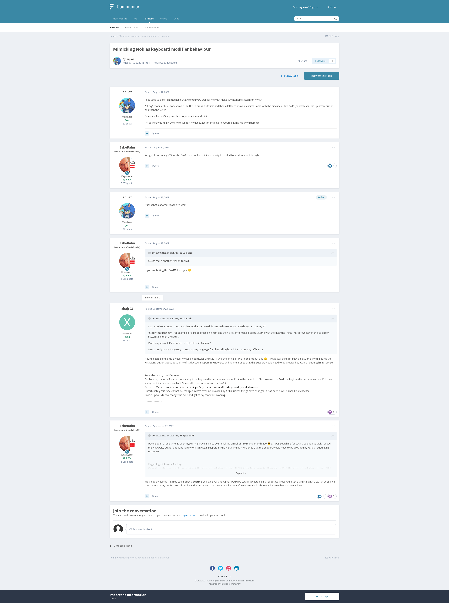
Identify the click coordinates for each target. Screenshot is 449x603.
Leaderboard (152, 27)
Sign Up (331, 7)
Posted (157, 92)
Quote (155, 133)
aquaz (130, 59)
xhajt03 (127, 308)
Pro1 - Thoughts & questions (161, 62)
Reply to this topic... (143, 529)
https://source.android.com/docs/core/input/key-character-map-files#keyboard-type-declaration (204, 387)
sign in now (188, 515)
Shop (176, 18)
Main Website (120, 18)
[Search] (335, 18)
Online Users (132, 27)
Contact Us (224, 576)
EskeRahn (127, 147)
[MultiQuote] (147, 133)
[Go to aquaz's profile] (117, 61)
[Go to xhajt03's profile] (127, 322)
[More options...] (333, 92)
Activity (163, 18)
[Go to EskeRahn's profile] (127, 165)
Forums (114, 27)
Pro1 (136, 18)
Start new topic (289, 75)
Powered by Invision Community (224, 583)
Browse (149, 18)
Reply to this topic (321, 75)
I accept (323, 596)
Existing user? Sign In (306, 7)
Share (303, 60)
